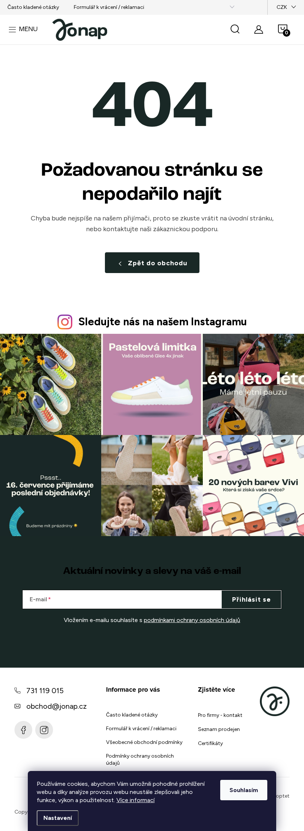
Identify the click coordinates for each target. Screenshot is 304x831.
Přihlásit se (251, 599)
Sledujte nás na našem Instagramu (162, 321)
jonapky (44, 730)
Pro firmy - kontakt (220, 715)
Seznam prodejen (219, 729)
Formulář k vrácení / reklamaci (109, 7)
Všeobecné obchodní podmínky (144, 742)
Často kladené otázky (33, 7)
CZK (282, 7)
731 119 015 (45, 690)
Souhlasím (243, 790)
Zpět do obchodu (157, 263)
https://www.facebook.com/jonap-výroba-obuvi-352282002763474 (23, 730)
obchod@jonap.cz (56, 706)
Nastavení (57, 817)
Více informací (135, 800)
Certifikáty (210, 743)
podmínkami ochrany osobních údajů (192, 620)
